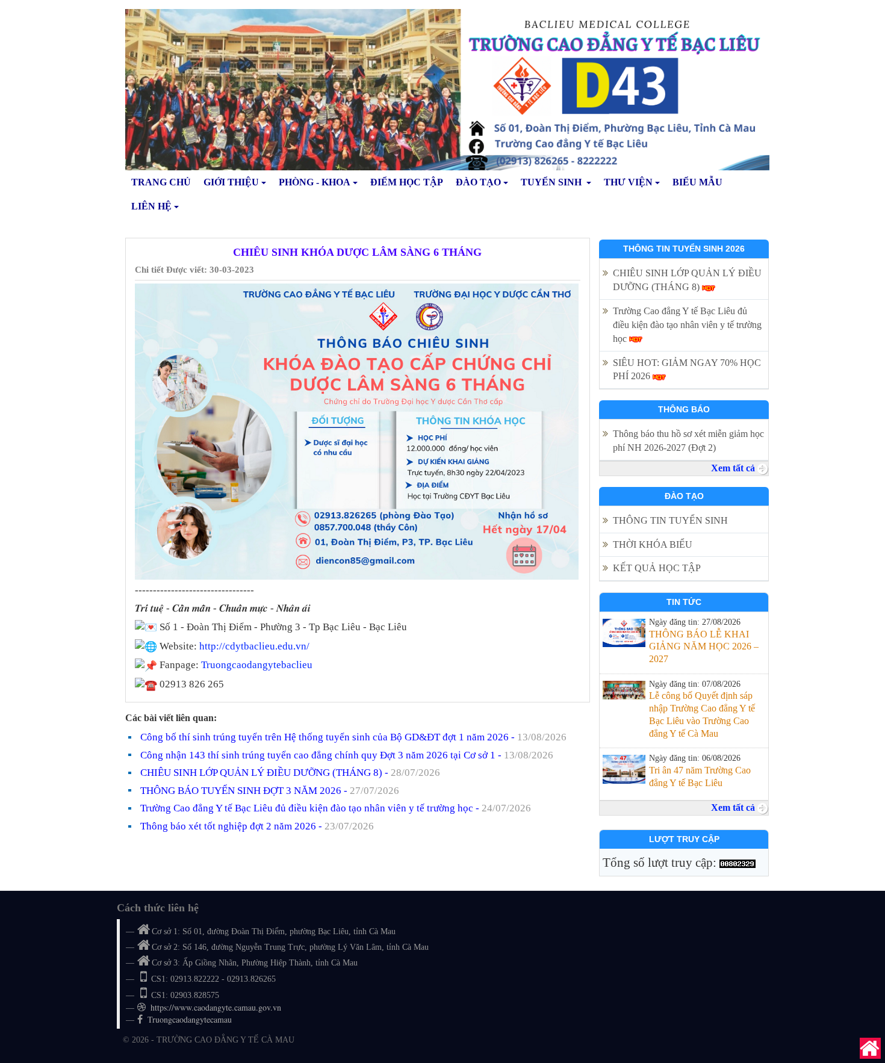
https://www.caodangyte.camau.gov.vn (216, 1007)
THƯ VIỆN (628, 182)
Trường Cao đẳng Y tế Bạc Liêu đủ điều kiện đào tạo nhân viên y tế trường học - (335, 808)
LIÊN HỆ (151, 206)
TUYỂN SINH (552, 182)
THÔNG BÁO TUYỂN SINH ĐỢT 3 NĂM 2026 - (269, 790)
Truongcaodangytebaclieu (256, 665)
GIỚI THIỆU (231, 182)
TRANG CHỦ (161, 182)
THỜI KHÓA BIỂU (652, 544)
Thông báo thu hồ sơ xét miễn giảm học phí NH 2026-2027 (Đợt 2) (688, 441)
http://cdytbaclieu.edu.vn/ (254, 646)
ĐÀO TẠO (478, 182)
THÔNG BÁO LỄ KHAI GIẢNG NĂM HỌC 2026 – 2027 (704, 647)
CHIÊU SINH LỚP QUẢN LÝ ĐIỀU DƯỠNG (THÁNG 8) (687, 280)
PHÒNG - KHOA (314, 182)
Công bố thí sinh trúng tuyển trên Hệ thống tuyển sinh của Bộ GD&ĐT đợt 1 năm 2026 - (353, 737)
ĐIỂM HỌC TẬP (406, 182)
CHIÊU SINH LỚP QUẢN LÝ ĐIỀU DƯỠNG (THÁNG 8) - (290, 772)
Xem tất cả (734, 468)
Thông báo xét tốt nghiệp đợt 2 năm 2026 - (257, 826)
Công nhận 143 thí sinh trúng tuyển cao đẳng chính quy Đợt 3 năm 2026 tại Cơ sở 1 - (346, 755)
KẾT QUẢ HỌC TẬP (658, 568)
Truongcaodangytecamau (190, 1019)
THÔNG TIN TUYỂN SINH (670, 520)
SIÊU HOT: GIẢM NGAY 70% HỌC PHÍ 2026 (687, 370)
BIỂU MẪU (697, 182)
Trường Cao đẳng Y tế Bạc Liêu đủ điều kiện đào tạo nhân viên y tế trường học (687, 325)
